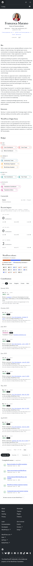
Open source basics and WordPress (16, 470)
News (3, 511)
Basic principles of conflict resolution (17, 464)
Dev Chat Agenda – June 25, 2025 (20, 362)
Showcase (20, 508)
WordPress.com (7, 534)
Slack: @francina (16, 34)
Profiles (3, 6)
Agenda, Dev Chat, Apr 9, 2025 (20, 440)
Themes (19, 511)
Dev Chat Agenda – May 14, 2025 (20, 408)
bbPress (5, 540)
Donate (20, 527)
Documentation (6, 524)
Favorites (15, 455)
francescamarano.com (7, 32)
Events (19, 524)
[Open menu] (30, 2)
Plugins (19, 514)
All (6, 283)
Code (10, 283)
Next (25, 449)
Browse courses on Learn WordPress (12, 497)
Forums (22, 283)
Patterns (19, 516)
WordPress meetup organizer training (17, 484)
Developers (5, 527)
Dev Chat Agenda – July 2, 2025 (20, 344)
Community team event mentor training (17, 491)
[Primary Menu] (29, 6)
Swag (19, 529)
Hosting (4, 514)
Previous (9, 449)
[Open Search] (26, 2)
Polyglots (16, 283)
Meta (28, 283)
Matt (4, 537)
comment (9, 297)
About (3, 508)
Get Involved (20, 521)
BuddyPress (6, 542)
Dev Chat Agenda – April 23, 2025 (20, 426)
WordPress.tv (6, 529)
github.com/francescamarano (22, 32)
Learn (3, 521)
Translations (26, 455)
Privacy (4, 516)
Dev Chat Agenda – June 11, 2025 (20, 376)
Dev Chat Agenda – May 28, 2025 (20, 394)
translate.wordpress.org (20, 334)
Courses (5, 455)
